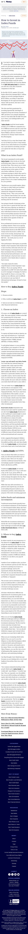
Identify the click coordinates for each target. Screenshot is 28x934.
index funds (5, 161)
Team (14, 844)
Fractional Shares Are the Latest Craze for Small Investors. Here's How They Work (12, 733)
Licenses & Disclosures (14, 858)
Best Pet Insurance (14, 830)
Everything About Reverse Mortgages (14, 757)
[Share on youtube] (18, 874)
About (14, 838)
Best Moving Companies (14, 768)
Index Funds (12, 15)
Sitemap (14, 863)
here (21, 929)
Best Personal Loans (14, 785)
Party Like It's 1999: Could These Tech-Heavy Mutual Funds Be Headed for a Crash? (13, 725)
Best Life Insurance (14, 796)
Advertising (14, 860)
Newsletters (14, 810)
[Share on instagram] (15, 874)
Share (24, 15)
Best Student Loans (14, 777)
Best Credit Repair (14, 782)
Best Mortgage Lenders (14, 749)
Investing (3, 15)
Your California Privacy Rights (14, 855)
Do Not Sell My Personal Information (14, 852)
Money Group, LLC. (16, 910)
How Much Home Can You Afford (14, 752)
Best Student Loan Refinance (14, 780)
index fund (16, 299)
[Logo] (8, 2)
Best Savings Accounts (14, 765)
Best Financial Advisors (14, 802)
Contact (14, 841)
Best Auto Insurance (14, 788)
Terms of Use (14, 849)
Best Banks (14, 763)
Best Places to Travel (14, 824)
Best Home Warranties (14, 799)
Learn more (16, 11)
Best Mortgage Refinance (14, 754)
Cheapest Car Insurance (14, 791)
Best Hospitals (14, 819)
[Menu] (2, 2)
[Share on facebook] (9, 874)
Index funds (6, 124)
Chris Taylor (6, 26)
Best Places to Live (14, 821)
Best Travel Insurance (14, 827)
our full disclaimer (19, 923)
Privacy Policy (14, 846)
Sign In (24, 1)
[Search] (4, 2)
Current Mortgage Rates (14, 746)
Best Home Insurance (14, 793)
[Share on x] (12, 874)
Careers (14, 866)
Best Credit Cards (14, 760)
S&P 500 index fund (11, 84)
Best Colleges (14, 816)
